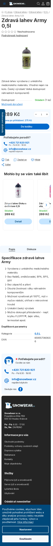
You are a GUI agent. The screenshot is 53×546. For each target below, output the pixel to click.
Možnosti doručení (12, 104)
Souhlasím (25, 538)
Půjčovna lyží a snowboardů (18, 480)
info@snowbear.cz (20, 149)
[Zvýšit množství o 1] (47, 114)
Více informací (25, 522)
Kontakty (8, 459)
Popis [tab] (12, 249)
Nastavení (25, 529)
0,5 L (37, 333)
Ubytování (9, 493)
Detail (18, 221)
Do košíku (26, 126)
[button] (46, 205)
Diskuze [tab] (31, 249)
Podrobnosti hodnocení (14, 35)
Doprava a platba (12, 450)
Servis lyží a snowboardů (16, 484)
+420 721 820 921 (19, 142)
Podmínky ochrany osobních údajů (21, 446)
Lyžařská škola (11, 489)
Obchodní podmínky (14, 441)
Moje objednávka (12, 463)
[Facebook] (20, 389)
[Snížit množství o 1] (36, 114)
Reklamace (9, 455)
